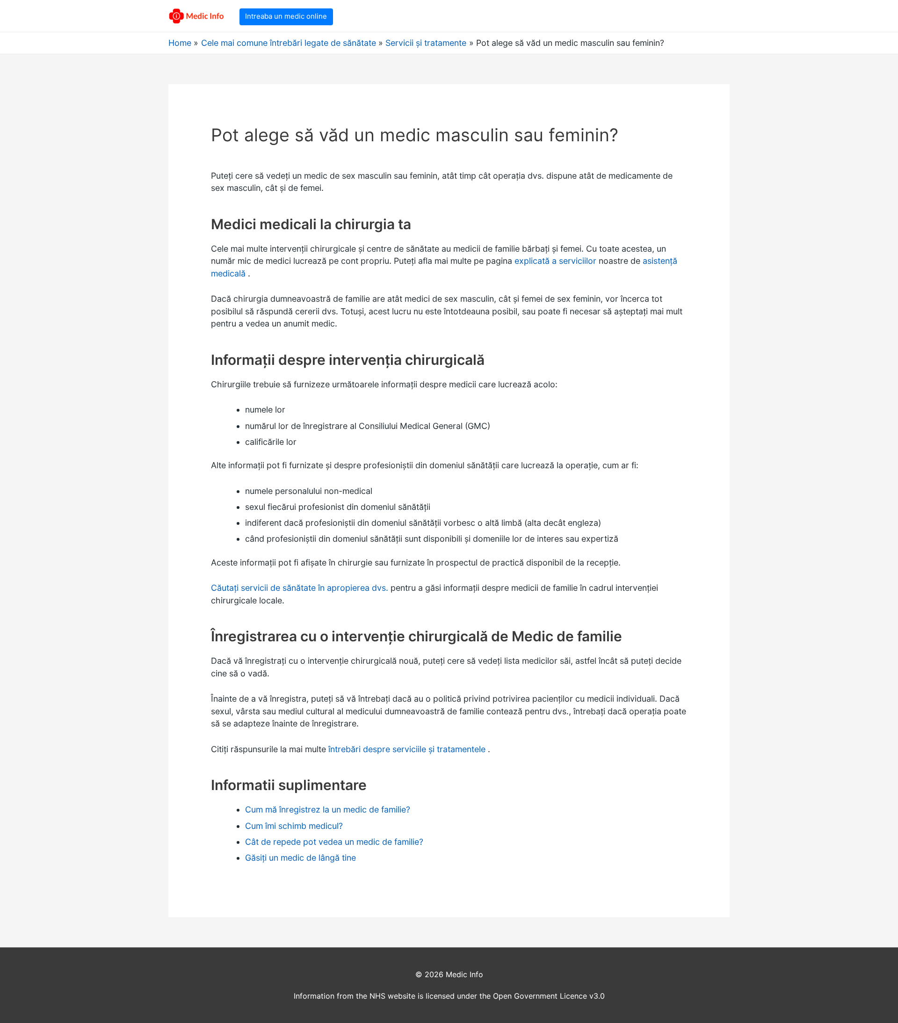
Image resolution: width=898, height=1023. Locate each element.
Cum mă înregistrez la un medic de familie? (327, 809)
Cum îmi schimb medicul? (294, 826)
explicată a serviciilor (555, 261)
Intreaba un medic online (286, 16)
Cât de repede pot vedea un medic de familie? (334, 842)
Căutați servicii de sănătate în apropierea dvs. (299, 588)
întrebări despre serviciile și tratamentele (408, 749)
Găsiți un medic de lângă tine (300, 858)
